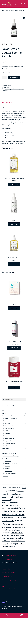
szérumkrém (14, 541)
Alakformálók (8, 461)
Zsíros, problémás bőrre (10, 446)
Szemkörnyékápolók (9, 438)
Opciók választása (14, 348)
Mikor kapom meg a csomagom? (10, 580)
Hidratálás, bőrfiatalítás (11, 463)
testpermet (21, 541)
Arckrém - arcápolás (8, 415)
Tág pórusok (8, 441)
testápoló (5, 544)
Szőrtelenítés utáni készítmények (11, 456)
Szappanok (7, 468)
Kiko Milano (9, 518)
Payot (19, 89)
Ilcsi (3, 517)
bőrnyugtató (14, 502)
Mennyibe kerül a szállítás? (8, 572)
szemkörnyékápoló (12, 538)
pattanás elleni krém (8, 530)
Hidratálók (7, 433)
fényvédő (21, 508)
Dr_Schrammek (7, 505)
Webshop (11, 10)
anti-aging (6, 491)
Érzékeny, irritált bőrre (10, 425)
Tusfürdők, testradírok (10, 473)
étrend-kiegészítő (9, 89)
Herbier (16, 89)
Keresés (7, 615)
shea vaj (17, 535)
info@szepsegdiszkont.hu (9, 555)
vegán (22, 89)
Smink (4, 410)
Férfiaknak (5, 451)
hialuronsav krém (9, 514)
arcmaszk (21, 491)
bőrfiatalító (6, 502)
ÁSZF (3, 586)
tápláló (11, 544)
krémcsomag (15, 517)
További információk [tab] (7, 102)
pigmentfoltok (6, 533)
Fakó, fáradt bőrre (9, 428)
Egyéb (15, 10)
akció (24, 487)
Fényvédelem (6, 448)
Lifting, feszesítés (9, 436)
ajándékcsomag (16, 488)
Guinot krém (7, 511)
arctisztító (5, 494)
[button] (24, 18)
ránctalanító (10, 535)
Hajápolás (5, 476)
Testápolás (6, 458)
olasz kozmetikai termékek (16, 527)
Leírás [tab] (3, 98)
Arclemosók (8, 420)
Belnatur (12, 494)
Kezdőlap (5, 10)
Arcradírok (7, 423)
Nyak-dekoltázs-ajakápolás (9, 453)
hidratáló (20, 514)
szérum (8, 541)
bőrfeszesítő (15, 500)
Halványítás (8, 431)
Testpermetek (8, 471)
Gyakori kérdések (6, 569)
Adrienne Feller (6, 488)
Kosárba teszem (13, 77)
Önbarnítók (7, 466)
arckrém (13, 490)
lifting (19, 517)
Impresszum (5, 592)
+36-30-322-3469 (7, 559)
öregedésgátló (10, 547)
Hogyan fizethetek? (7, 576)
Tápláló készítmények (10, 443)
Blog (3, 594)
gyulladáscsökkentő (18, 511)
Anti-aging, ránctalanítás (11, 418)
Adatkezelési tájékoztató (8, 589)
